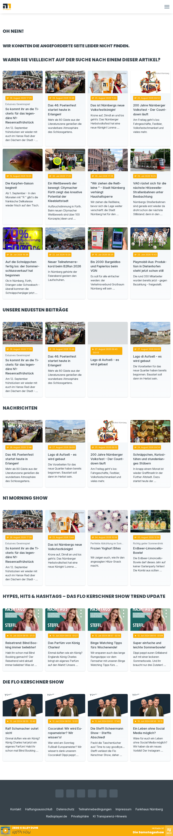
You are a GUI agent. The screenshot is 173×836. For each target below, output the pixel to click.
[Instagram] (70, 793)
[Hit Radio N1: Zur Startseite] (82, 6)
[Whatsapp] (92, 793)
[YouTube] (81, 793)
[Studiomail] (103, 793)
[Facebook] (59, 793)
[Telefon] (113, 793)
